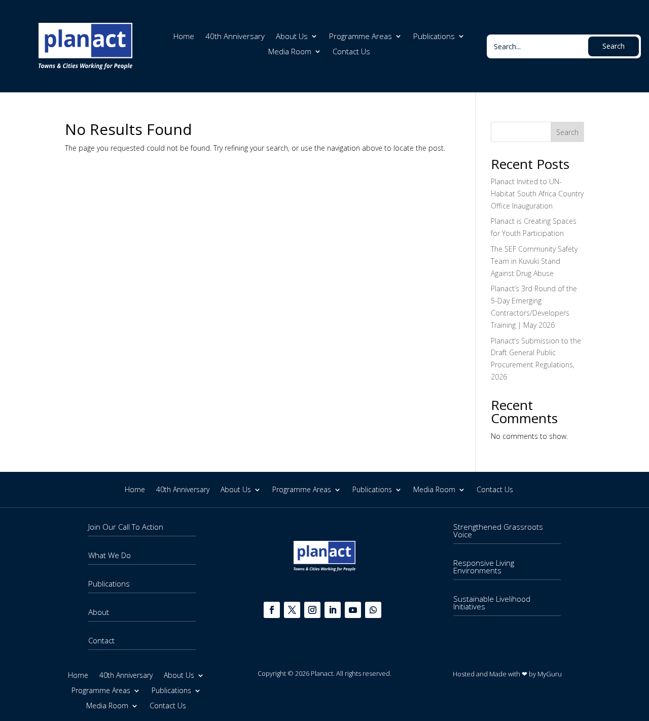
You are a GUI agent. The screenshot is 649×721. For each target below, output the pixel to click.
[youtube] (353, 610)
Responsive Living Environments (483, 566)
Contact (101, 640)
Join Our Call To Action (125, 527)
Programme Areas (360, 36)
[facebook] (272, 610)
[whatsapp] (373, 610)
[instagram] (312, 610)
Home (183, 36)
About (98, 612)
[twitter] (292, 610)
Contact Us (351, 52)
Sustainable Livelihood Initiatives (491, 602)
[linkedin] (332, 610)
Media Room (289, 52)
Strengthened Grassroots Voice (498, 530)
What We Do (109, 555)
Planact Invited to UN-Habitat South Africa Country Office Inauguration (537, 194)
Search (567, 132)
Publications (434, 36)
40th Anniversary (235, 36)
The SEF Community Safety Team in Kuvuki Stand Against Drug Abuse (534, 261)
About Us (292, 36)
